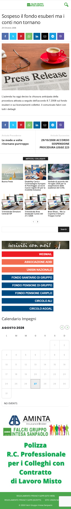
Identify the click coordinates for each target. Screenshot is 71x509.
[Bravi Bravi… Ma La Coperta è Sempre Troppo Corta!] (58, 202)
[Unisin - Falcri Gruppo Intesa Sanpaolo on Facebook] (5, 236)
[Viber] (60, 36)
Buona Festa (7, 181)
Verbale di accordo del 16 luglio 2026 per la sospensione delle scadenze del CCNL (58, 184)
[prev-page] (33, 221)
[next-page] (37, 221)
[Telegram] (52, 36)
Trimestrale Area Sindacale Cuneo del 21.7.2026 (34, 213)
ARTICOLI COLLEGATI (35, 158)
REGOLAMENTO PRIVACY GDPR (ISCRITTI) (22, 500)
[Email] (44, 36)
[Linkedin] (36, 36)
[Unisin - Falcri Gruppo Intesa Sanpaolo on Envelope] (30, 236)
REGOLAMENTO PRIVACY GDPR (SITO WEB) (36, 495)
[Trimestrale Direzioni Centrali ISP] (12, 202)
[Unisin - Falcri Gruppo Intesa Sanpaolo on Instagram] (11, 236)
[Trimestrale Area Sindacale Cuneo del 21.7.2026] (35, 202)
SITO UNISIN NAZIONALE (56, 500)
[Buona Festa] (12, 172)
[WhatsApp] (29, 36)
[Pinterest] (21, 36)
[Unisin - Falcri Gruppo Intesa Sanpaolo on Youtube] (17, 236)
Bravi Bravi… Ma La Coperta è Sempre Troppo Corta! (56, 213)
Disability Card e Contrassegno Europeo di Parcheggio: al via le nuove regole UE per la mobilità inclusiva (35, 185)
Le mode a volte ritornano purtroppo (15, 141)
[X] (13, 36)
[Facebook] (5, 36)
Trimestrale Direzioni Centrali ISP (11, 212)
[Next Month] (67, 327)
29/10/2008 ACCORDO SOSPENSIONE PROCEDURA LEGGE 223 (54, 143)
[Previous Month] (62, 327)
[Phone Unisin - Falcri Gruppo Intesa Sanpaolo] (23, 236)
